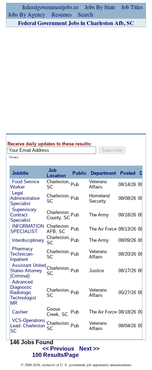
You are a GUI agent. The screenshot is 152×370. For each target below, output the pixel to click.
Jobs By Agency (26, 14)
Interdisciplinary (28, 240)
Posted (127, 173)
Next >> (89, 349)
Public (79, 173)
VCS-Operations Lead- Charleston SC (27, 326)
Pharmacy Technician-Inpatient (22, 254)
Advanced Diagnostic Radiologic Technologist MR (23, 292)
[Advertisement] (76, 80)
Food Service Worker (24, 184)
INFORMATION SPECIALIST (27, 228)
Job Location (56, 173)
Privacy (13, 157)
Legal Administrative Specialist (25, 198)
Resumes (62, 14)
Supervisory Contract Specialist (23, 215)
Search (85, 14)
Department (103, 173)
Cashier (20, 312)
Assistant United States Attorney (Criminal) (28, 271)
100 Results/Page (55, 355)
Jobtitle (20, 173)
